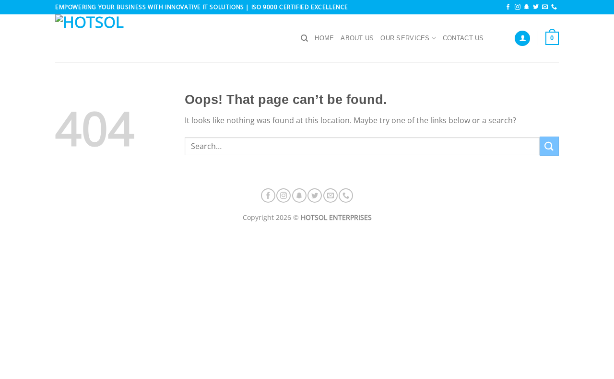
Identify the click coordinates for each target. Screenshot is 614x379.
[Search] (304, 38)
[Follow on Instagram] (517, 7)
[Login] (522, 38)
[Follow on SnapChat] (527, 7)
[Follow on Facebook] (508, 7)
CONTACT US (463, 38)
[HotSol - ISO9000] (170, 38)
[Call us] (554, 7)
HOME (324, 38)
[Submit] (549, 146)
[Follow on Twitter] (536, 7)
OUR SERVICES (404, 38)
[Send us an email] (545, 7)
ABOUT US (357, 38)
